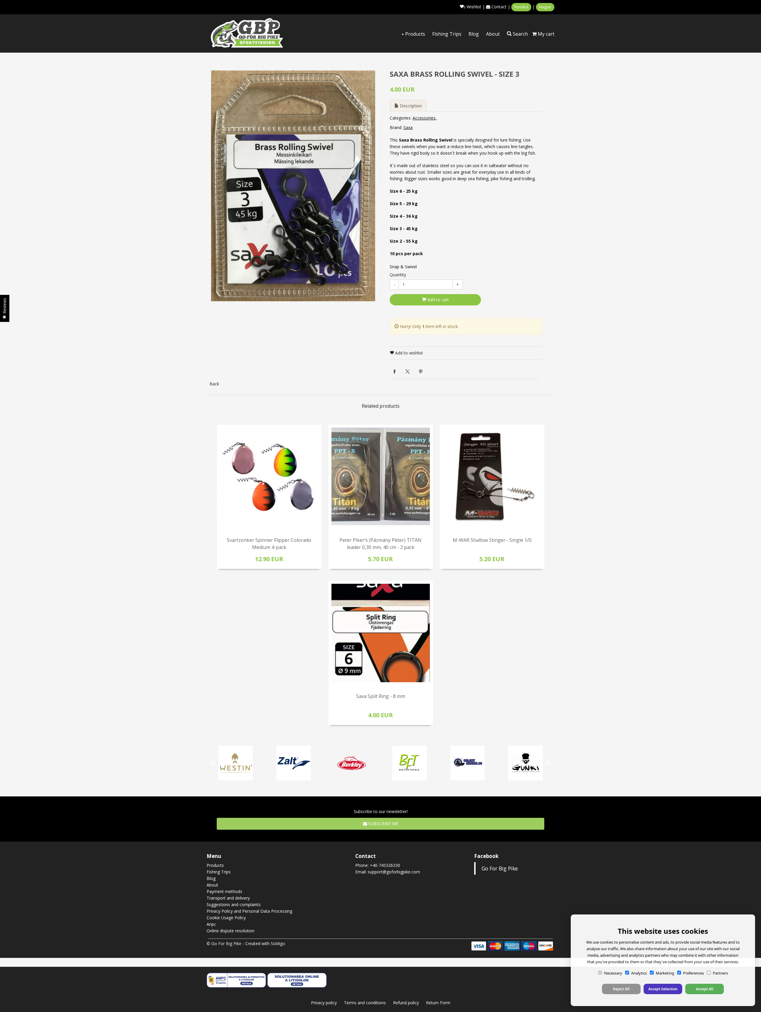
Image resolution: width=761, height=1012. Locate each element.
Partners (720, 973)
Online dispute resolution (230, 930)
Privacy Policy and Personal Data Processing (249, 911)
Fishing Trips (446, 34)
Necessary (613, 973)
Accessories (424, 118)
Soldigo (278, 943)
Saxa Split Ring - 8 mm (380, 696)
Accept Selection (662, 988)
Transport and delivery (228, 898)
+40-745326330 (385, 865)
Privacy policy (324, 1002)
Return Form (438, 1002)
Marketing (665, 973)
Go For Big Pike (500, 868)
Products (414, 34)
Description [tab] (410, 106)
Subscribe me (382, 823)
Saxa (408, 127)
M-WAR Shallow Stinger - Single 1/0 (492, 540)
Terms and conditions (365, 1002)
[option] (293, 185)
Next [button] (548, 763)
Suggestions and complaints (234, 904)
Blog (473, 34)
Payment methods (224, 891)
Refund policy (406, 1002)
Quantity (398, 274)
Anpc (211, 924)
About (493, 34)
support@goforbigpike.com (394, 872)
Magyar (545, 7)
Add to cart (437, 299)
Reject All (621, 988)
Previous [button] (213, 763)
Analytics (639, 973)
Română (521, 7)
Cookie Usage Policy (226, 917)
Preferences (693, 973)
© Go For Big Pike (224, 943)
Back (214, 384)
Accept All (704, 988)
